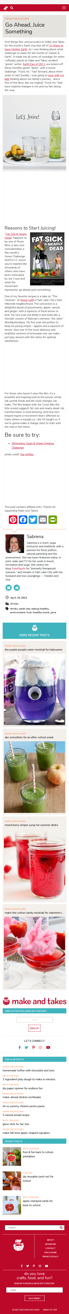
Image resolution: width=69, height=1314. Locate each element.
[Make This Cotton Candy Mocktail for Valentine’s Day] (34, 952)
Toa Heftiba (27, 454)
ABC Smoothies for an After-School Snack (29, 737)
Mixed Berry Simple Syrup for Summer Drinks (31, 825)
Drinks (14, 603)
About (50, 1240)
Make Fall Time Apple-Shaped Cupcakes (26, 1133)
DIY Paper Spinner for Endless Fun (22, 1088)
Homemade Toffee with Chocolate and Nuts (28, 1070)
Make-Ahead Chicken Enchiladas (22, 1097)
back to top (50, 1310)
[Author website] (17, 588)
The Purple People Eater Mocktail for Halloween (33, 650)
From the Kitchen (17, 19)
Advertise (50, 1244)
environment (17, 612)
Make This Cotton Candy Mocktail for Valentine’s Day (34, 913)
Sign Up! (34, 1028)
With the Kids (11, 1076)
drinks (14, 608)
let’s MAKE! (35, 1298)
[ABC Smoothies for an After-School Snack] (34, 776)
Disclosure (50, 1252)
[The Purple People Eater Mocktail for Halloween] (34, 689)
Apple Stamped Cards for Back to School (38, 1203)
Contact (50, 1248)
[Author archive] (8, 588)
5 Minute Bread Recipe (16, 1115)
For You (28, 1173)
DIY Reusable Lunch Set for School (38, 1179)
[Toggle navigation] (64, 7)
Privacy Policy (50, 1256)
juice (53, 612)
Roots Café (27, 300)
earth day (24, 608)
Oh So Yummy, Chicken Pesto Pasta (23, 1106)
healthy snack (41, 612)
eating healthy (39, 608)
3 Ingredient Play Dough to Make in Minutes (29, 1079)
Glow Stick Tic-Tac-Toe (16, 1124)
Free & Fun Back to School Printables (38, 1154)
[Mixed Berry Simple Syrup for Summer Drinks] (34, 864)
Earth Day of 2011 (34, 64)
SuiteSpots (18, 568)
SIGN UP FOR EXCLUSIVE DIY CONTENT (34, 1283)
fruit (29, 612)
